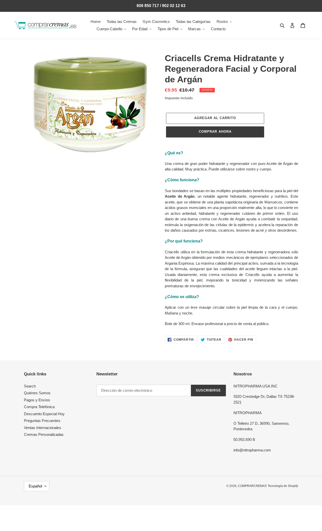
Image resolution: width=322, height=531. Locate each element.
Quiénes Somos (37, 393)
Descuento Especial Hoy (44, 414)
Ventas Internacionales (42, 428)
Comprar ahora (215, 131)
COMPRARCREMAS (252, 486)
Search (30, 386)
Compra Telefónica (39, 407)
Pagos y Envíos (37, 400)
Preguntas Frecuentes (42, 420)
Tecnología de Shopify (283, 486)
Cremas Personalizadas (44, 434)
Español (35, 486)
